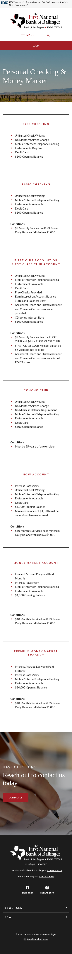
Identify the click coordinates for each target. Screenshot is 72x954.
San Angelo (47, 892)
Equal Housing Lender (37, 939)
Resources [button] (12, 907)
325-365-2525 (54, 870)
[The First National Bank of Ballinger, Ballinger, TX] (36, 21)
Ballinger (27, 892)
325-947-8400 (46, 876)
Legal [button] (8, 917)
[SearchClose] (48, 35)
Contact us (15, 797)
